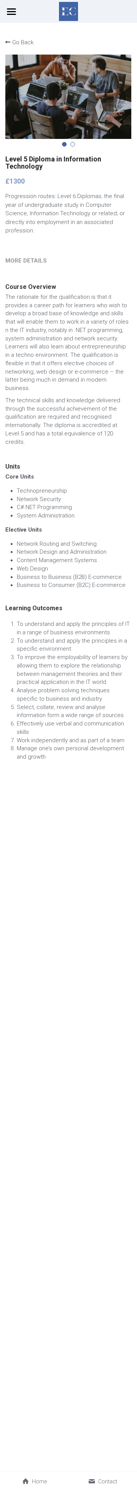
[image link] (68, 11)
